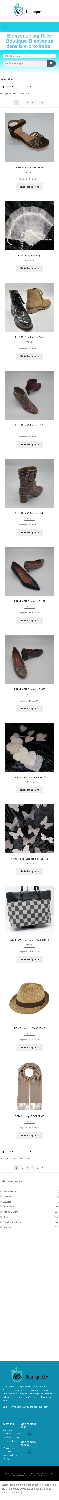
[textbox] (29, 56)
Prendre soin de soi (12, 1222)
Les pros (7, 1201)
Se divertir (8, 1227)
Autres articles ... (11, 1191)
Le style (7, 1196)
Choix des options (29, 186)
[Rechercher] (51, 63)
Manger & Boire (10, 1211)
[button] (5, 27)
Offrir (5, 1217)
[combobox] (29, 56)
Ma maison (8, 1206)
